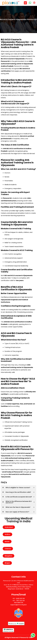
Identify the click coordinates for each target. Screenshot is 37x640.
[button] (25, 2)
